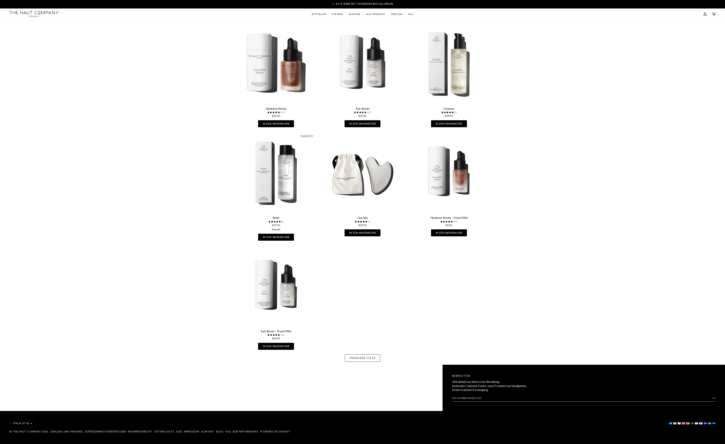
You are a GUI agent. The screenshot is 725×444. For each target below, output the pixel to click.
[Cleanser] (449, 64)
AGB (179, 431)
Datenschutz (164, 431)
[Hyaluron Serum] (276, 64)
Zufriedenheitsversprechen (105, 431)
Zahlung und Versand (66, 431)
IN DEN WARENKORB (276, 123)
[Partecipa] (711, 398)
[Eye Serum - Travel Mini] (276, 286)
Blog (220, 431)
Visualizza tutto (362, 357)
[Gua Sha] (362, 173)
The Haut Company (27, 431)
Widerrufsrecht (140, 431)
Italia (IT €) (21, 423)
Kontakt (207, 431)
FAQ (228, 431)
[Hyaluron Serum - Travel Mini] (449, 173)
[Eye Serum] (362, 64)
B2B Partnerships (245, 431)
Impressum (191, 431)
